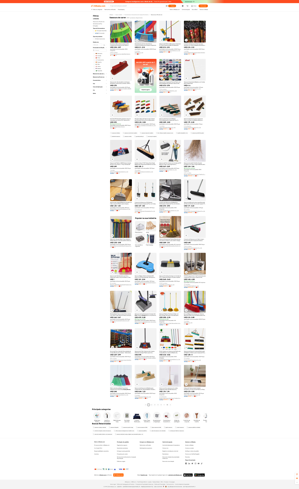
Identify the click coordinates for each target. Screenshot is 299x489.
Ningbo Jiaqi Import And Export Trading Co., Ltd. (195, 174)
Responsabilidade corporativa (101, 451)
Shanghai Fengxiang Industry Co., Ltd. (193, 248)
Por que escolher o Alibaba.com (101, 445)
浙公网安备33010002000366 (175, 486)
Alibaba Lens (103, 475)
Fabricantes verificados (145, 445)
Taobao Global (156, 482)
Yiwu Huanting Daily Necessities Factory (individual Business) (170, 245)
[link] (297, 474)
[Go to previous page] (145, 404)
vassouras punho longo (128, 427)
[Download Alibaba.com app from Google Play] (199, 475)
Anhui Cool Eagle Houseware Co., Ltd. (119, 171)
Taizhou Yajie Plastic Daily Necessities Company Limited (170, 323)
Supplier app (144, 475)
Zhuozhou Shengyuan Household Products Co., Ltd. (146, 282)
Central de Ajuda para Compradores (171, 445)
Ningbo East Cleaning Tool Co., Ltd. (192, 88)
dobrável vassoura (116, 136)
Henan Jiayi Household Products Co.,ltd (119, 320)
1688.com (133, 482)
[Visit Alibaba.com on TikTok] (202, 463)
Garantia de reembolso (122, 448)
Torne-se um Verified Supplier (192, 454)
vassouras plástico (143, 430)
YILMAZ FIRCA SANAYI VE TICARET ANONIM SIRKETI (121, 88)
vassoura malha (128, 136)
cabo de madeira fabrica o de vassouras (103, 434)
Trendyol (166, 482)
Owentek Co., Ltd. (139, 52)
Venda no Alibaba (189, 445)
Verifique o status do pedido (192, 451)
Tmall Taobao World (142, 482)
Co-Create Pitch (98, 448)
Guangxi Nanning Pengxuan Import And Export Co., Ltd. (195, 52)
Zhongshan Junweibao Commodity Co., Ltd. (145, 125)
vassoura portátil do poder (198, 133)
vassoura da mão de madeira (130, 133)
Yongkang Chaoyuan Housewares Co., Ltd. (145, 211)
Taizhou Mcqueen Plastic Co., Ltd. (167, 127)
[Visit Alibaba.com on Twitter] (192, 463)
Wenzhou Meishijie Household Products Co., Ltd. (121, 284)
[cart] (188, 6)
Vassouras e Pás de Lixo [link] (156, 14)
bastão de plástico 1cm (183, 133)
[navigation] (100, 210)
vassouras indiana (116, 133)
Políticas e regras (121, 461)
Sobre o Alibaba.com (99, 442)
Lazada (149, 482)
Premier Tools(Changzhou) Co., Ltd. (192, 127)
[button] (167, 6)
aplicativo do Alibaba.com (175, 475)
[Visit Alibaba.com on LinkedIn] (189, 463)
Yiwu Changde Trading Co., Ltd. (191, 286)
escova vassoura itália (142, 427)
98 (167, 404)
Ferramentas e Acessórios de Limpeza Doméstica (136, 14)
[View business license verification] (163, 486)
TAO (162, 482)
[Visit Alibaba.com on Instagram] (195, 463)
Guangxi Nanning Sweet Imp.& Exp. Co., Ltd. (169, 50)
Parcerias (187, 457)
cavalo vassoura (180, 427)
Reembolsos (165, 454)
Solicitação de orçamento (146, 448)
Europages (172, 482)
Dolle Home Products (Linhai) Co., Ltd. (144, 171)
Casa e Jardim (118, 14)
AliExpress (127, 482)
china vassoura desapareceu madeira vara (124, 430)
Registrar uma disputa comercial (170, 451)
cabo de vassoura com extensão (158, 430)
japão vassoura (169, 427)
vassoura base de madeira (147, 133)
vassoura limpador (114, 427)
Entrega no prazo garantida (123, 451)
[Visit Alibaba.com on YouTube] (198, 463)
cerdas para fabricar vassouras (177, 430)
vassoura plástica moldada (194, 427)
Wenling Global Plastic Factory (117, 126)
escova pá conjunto (152, 136)
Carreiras (96, 454)
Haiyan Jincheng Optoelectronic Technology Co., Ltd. (146, 321)
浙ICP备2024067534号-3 (189, 486)
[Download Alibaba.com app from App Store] (188, 475)
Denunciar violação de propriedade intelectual (170, 457)
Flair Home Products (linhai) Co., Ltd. (168, 90)
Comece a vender (189, 448)
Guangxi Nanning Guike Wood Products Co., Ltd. (121, 245)
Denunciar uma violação (168, 461)
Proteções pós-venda (122, 454)
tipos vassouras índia (156, 427)
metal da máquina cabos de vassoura (103, 430)
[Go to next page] (170, 404)
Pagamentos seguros (122, 445)
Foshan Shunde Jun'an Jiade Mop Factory (120, 54)
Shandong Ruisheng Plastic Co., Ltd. (168, 169)
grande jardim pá (140, 136)
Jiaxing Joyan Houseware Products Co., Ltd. (194, 211)
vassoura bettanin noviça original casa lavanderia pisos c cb (130, 434)
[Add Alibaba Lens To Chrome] (118, 475)
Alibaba (111, 14)
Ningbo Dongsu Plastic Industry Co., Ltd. (169, 210)
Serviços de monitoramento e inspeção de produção (126, 457)
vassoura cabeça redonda (100, 427)
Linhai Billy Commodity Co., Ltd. (166, 284)
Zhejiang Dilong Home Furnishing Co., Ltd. (120, 209)
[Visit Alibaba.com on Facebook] (186, 463)
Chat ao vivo (165, 448)
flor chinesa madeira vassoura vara (165, 133)
